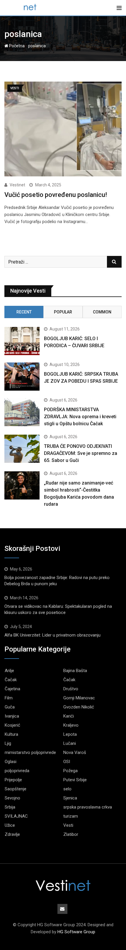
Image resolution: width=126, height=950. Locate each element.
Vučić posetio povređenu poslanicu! (55, 194)
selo (67, 789)
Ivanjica (12, 716)
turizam (70, 816)
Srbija (10, 807)
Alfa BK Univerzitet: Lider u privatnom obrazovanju (52, 635)
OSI (66, 761)
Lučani (69, 743)
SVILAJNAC (16, 816)
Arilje (9, 670)
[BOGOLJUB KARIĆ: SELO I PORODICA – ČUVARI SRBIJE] (22, 341)
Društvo (70, 688)
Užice (10, 825)
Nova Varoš (74, 752)
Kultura (11, 734)
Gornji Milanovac (79, 698)
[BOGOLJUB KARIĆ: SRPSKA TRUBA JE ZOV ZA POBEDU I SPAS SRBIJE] (22, 376)
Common (102, 312)
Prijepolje (13, 779)
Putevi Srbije (75, 779)
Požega (70, 770)
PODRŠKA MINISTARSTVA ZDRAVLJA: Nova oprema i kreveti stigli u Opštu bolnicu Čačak (80, 416)
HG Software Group (76, 931)
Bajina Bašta (75, 670)
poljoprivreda (17, 770)
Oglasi (10, 761)
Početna (16, 45)
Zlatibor (70, 834)
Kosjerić (12, 725)
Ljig (8, 743)
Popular (63, 312)
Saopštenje (15, 789)
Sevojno (12, 798)
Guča (10, 707)
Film (9, 698)
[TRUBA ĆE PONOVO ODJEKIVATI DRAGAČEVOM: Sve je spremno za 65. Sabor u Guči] (22, 449)
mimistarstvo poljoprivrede (30, 752)
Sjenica (70, 798)
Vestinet (17, 185)
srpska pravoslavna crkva (87, 807)
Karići (68, 716)
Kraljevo (71, 725)
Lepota (70, 734)
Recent (24, 312)
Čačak (11, 679)
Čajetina (12, 688)
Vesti (68, 825)
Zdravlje (12, 834)
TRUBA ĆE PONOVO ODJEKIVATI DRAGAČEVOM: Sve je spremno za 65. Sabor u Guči (80, 453)
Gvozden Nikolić (78, 707)
